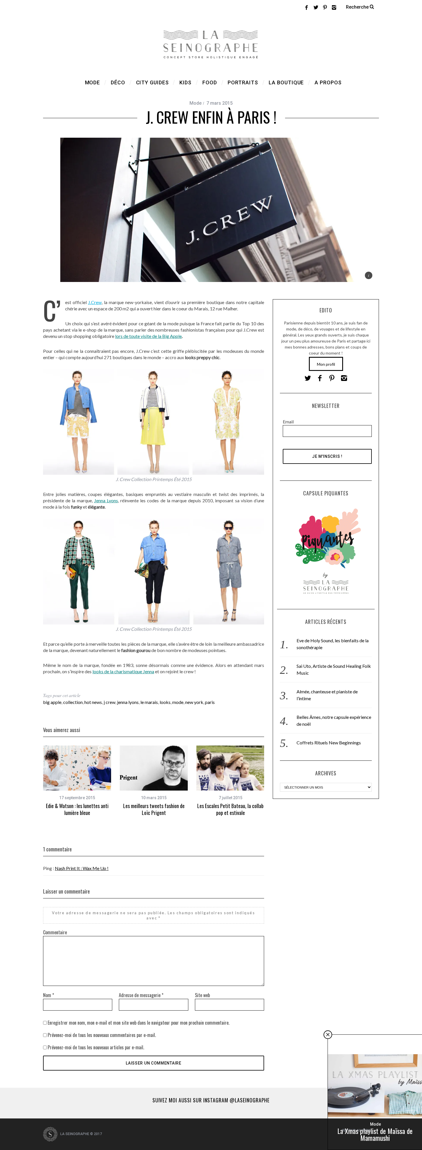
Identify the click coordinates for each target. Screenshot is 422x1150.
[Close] (328, 1034)
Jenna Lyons (106, 500)
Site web (202, 995)
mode (177, 702)
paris (210, 702)
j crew (109, 702)
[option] (77, 781)
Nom (48, 995)
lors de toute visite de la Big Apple (148, 336)
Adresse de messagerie (141, 995)
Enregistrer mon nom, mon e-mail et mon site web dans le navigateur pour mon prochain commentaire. (138, 1022)
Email (288, 421)
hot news (93, 702)
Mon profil (326, 364)
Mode (195, 103)
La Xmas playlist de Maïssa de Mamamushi (375, 1134)
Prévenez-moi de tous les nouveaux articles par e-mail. (96, 1047)
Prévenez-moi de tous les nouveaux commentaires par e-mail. (102, 1035)
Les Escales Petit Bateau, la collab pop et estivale (230, 809)
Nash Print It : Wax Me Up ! (82, 868)
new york (194, 702)
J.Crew (95, 302)
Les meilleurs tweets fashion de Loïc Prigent (154, 809)
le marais (149, 702)
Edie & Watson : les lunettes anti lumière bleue (77, 809)
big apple (52, 702)
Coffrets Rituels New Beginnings (329, 742)
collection (73, 702)
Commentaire (55, 932)
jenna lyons (128, 702)
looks (165, 702)
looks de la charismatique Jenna (123, 671)
